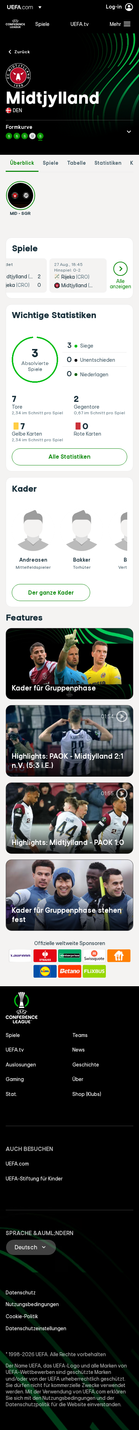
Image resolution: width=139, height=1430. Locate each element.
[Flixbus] (94, 971)
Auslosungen (21, 1065)
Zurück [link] (22, 51)
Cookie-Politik (22, 1316)
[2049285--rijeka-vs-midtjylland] (78, 275)
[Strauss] (45, 955)
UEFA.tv (15, 1050)
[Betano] (69, 971)
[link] (42, 23)
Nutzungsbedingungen (32, 1304)
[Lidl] (45, 971)
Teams (80, 1035)
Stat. (11, 1094)
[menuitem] (47, 23)
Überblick (22, 163)
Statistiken (108, 163)
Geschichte (85, 1065)
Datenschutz (21, 1292)
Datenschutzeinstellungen (36, 1328)
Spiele (50, 163)
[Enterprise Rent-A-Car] (69, 955)
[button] (118, 23)
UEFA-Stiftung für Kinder (34, 1178)
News (78, 1050)
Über (77, 1079)
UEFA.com (17, 1164)
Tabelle (76, 163)
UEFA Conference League (15, 24)
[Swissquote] (94, 955)
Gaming (15, 1079)
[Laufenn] (20, 955)
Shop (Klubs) (86, 1094)
